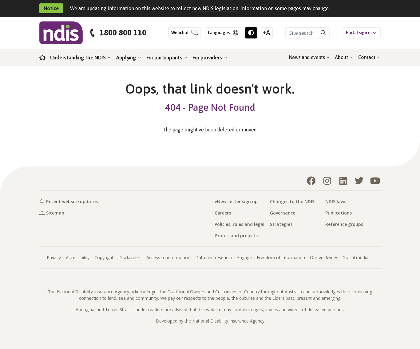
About (342, 57)
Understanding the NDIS (78, 57)
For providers (207, 57)
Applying (126, 57)
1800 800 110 (123, 32)
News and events (307, 57)
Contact (367, 57)
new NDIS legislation (215, 8)
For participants (164, 57)
